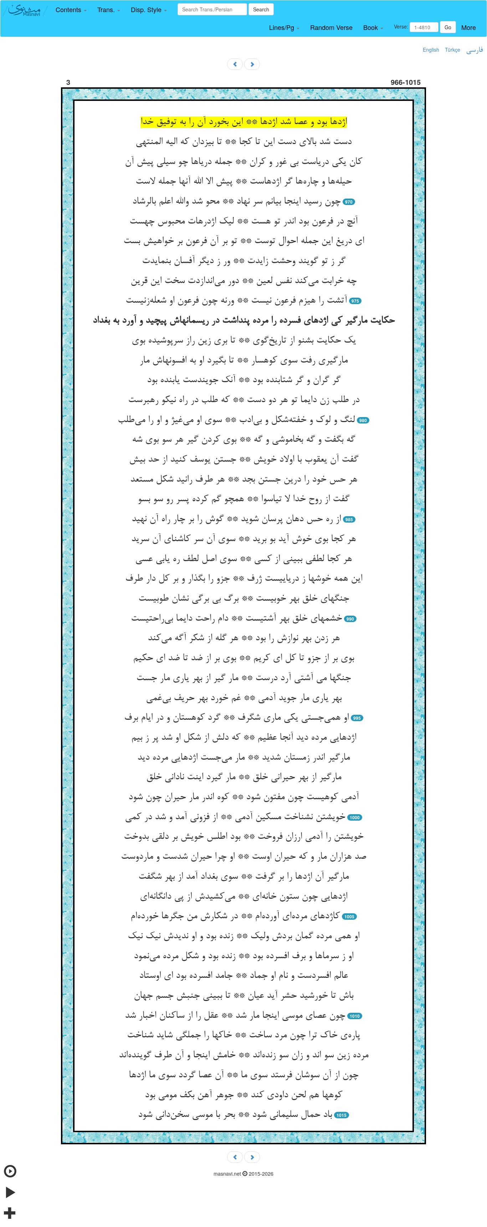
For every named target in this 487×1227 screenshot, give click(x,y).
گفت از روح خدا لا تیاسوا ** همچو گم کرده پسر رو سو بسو (243, 499)
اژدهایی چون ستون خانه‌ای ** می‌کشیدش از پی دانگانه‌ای (243, 897)
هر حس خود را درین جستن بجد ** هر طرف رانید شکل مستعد (243, 480)
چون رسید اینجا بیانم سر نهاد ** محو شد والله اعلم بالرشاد (236, 201)
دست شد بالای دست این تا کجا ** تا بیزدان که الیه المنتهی (243, 142)
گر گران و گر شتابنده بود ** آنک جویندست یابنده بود (243, 380)
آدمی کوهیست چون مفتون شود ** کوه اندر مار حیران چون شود (243, 797)
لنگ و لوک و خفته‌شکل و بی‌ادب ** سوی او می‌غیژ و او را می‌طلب (236, 420)
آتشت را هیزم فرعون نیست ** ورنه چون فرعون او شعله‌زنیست (236, 301)
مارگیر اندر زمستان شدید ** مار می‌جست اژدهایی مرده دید (243, 758)
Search (261, 9)
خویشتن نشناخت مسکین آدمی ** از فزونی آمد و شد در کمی (235, 817)
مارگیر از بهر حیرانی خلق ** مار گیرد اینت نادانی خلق (243, 777)
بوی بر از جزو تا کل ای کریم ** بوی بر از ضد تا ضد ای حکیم (243, 658)
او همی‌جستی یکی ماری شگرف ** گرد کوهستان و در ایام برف (236, 718)
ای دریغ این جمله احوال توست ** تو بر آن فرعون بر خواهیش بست (243, 241)
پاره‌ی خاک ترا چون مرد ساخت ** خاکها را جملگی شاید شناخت (243, 1035)
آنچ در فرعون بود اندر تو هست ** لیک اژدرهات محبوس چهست (243, 221)
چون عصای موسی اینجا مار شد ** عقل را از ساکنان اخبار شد (235, 1016)
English (431, 49)
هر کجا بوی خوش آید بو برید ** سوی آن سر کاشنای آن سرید (243, 539)
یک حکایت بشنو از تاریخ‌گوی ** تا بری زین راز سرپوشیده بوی (244, 340)
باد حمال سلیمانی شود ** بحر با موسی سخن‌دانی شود (235, 1115)
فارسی (474, 50)
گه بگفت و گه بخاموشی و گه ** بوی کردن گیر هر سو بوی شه (243, 440)
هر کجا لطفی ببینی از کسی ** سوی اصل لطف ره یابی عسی (243, 559)
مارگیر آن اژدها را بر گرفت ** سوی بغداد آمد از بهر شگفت (243, 877)
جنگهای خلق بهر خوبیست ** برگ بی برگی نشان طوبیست (243, 599)
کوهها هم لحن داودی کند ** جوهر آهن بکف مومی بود (243, 1095)
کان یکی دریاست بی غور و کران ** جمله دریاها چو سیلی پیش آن (243, 162)
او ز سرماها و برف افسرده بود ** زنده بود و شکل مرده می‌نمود (243, 956)
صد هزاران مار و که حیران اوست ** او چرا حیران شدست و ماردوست (243, 857)
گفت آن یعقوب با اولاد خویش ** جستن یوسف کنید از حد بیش (243, 460)
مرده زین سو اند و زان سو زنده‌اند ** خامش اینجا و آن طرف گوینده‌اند (243, 1055)
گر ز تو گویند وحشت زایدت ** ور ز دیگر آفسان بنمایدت (243, 261)
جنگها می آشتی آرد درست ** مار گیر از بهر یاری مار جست (243, 678)
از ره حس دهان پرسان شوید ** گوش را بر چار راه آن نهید (236, 519)
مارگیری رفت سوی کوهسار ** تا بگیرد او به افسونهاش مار (243, 360)
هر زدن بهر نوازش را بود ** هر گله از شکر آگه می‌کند (244, 638)
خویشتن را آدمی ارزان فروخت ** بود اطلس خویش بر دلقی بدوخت (243, 837)
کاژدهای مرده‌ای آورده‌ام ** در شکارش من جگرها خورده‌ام (235, 916)
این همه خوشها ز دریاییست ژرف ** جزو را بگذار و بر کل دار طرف (243, 579)
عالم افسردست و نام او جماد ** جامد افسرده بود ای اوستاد (243, 976)
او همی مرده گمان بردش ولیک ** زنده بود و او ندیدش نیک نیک (243, 936)
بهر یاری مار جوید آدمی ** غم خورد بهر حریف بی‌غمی (244, 698)
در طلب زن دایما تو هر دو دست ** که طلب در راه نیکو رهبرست (243, 400)
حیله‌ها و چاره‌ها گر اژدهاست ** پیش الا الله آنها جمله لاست (243, 182)
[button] (71, 9)
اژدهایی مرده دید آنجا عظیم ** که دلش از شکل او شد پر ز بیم (243, 738)
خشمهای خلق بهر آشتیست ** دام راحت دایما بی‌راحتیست (236, 619)
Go (448, 27)
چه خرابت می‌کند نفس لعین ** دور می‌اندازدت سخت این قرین (243, 281)
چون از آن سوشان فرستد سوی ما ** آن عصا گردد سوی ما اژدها (243, 1075)
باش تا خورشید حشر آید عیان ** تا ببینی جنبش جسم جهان (243, 996)
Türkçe (452, 49)
